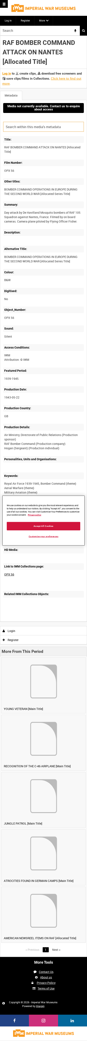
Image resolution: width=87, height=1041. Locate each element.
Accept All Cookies (43, 526)
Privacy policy (34, 515)
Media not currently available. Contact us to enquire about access (43, 107)
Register (25, 20)
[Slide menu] (4, 4)
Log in (8, 20)
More (42, 20)
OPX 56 (9, 574)
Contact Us (46, 972)
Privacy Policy (46, 983)
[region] (43, 520)
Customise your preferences (43, 536)
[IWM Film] (43, 8)
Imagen (40, 1006)
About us (46, 977)
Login (11, 631)
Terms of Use (46, 988)
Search (83, 31)
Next (56, 950)
